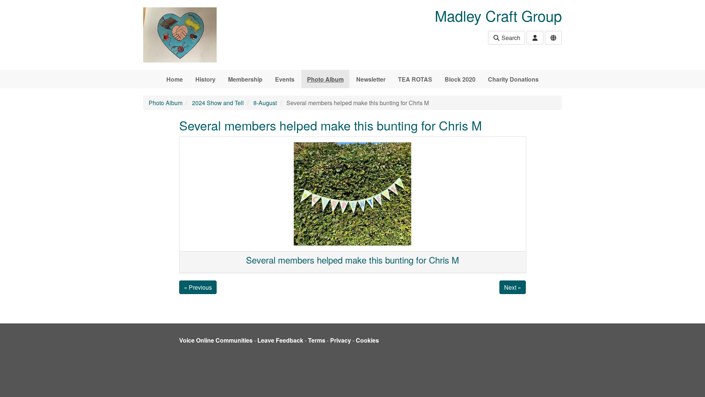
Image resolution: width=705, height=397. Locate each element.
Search (510, 37)
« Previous (198, 287)
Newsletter (371, 79)
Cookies (367, 340)
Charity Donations (513, 79)
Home (174, 79)
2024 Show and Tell (218, 103)
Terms (316, 340)
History (205, 79)
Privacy (340, 340)
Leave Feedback (280, 340)
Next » (512, 287)
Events (284, 79)
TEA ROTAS (415, 79)
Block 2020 (460, 79)
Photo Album (325, 79)
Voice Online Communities (216, 340)
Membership (245, 79)
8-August (265, 103)
